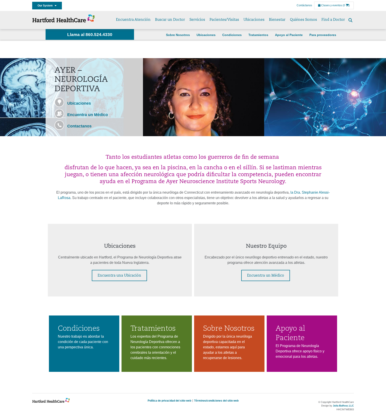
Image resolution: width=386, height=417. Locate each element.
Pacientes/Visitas (224, 20)
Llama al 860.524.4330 (89, 34)
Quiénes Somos (303, 20)
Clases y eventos (331, 5)
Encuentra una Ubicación (119, 275)
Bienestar (277, 20)
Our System (46, 5)
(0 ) (346, 5)
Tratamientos (258, 35)
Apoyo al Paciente (289, 35)
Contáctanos (304, 5)
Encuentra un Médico (87, 114)
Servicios (197, 20)
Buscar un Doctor (170, 20)
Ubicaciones (253, 20)
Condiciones (232, 35)
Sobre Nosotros (178, 35)
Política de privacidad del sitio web (169, 400)
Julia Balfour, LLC (343, 405)
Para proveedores (322, 35)
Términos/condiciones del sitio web (216, 400)
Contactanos (79, 126)
